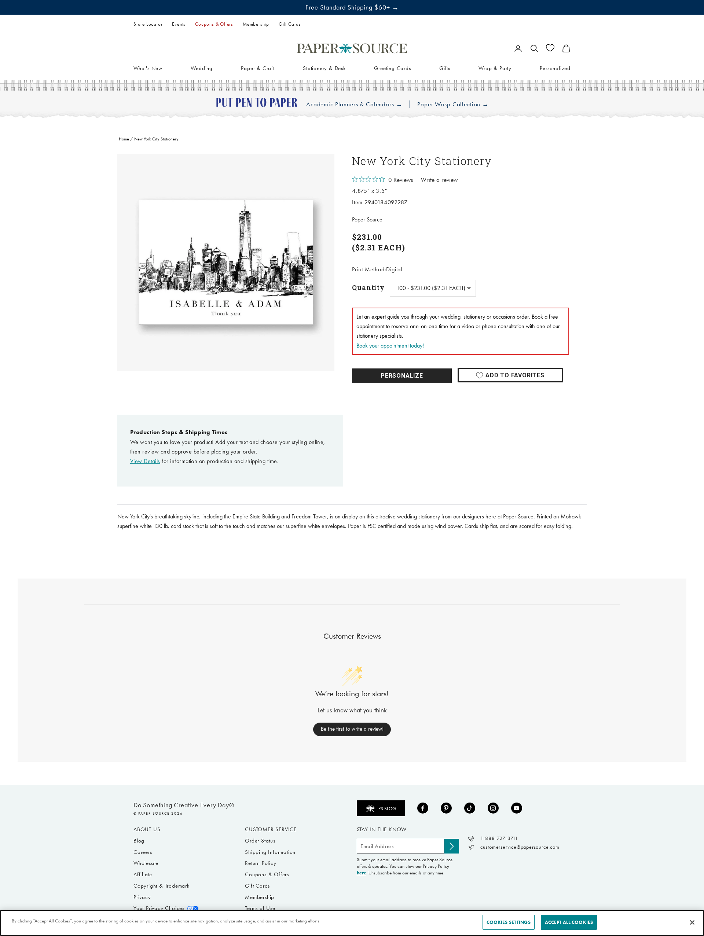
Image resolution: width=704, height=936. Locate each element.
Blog (138, 840)
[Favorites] (550, 48)
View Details (145, 461)
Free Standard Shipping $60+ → (352, 7)
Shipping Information (270, 852)
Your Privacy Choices (158, 908)
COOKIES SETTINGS (509, 922)
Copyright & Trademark (161, 885)
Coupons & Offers (214, 24)
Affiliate (142, 874)
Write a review (439, 180)
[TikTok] (469, 808)
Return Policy (260, 863)
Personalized (555, 68)
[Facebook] (422, 808)
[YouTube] (516, 808)
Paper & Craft (257, 68)
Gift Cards (290, 24)
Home (124, 139)
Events (179, 24)
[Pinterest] (446, 808)
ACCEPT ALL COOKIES (569, 922)
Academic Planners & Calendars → (354, 104)
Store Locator (147, 24)
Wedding (202, 68)
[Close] (692, 922)
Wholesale (145, 863)
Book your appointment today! (390, 345)
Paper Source (367, 219)
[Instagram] (493, 808)
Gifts (444, 68)
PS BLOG (387, 808)
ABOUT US (146, 829)
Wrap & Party (494, 68)
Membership (256, 24)
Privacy (142, 897)
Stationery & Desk (324, 68)
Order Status (260, 840)
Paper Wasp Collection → (453, 104)
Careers (142, 852)
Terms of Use (260, 908)
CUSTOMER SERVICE (271, 829)
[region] (225, 262)
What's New (147, 68)
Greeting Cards (392, 68)
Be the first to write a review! (352, 729)
